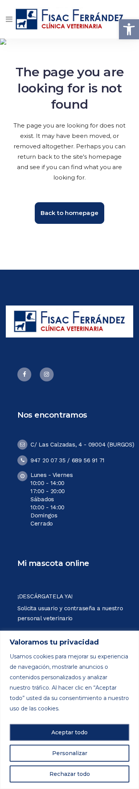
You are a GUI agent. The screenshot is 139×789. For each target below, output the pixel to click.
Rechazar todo (69, 774)
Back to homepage (69, 213)
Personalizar (69, 753)
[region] (69, 710)
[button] (129, 29)
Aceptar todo (69, 732)
